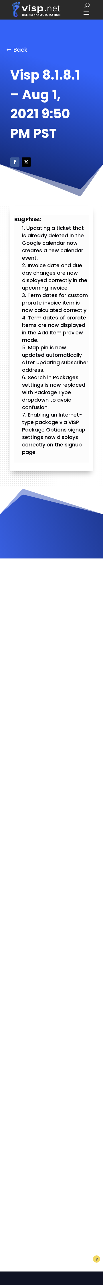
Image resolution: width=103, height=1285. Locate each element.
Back (20, 50)
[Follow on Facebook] (14, 162)
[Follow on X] (26, 162)
